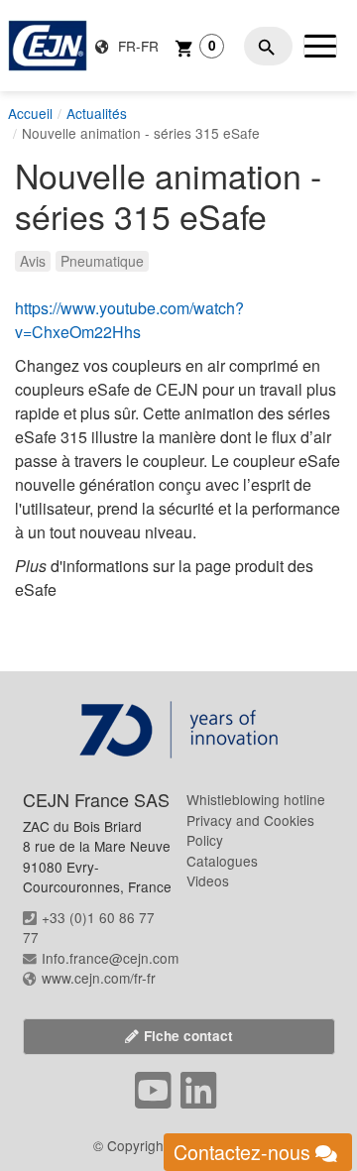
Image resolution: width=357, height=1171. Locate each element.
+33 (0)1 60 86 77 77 (89, 927)
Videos (207, 880)
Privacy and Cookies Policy (250, 830)
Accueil (30, 113)
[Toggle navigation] (320, 46)
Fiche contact (188, 1035)
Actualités (96, 113)
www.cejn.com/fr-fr (99, 978)
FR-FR (136, 46)
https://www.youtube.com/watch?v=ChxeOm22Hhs (129, 319)
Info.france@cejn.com (110, 958)
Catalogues (222, 861)
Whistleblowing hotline (255, 799)
